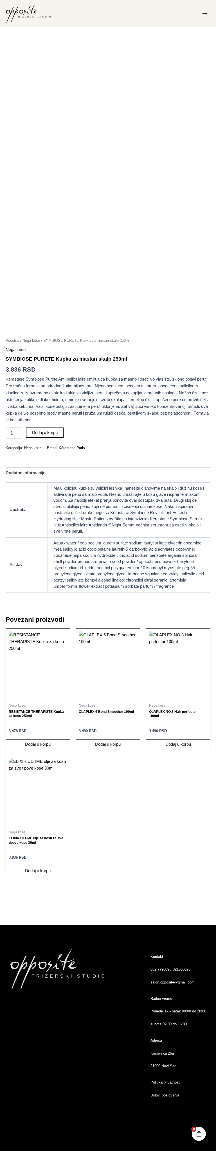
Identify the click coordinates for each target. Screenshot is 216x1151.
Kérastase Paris (72, 448)
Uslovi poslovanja (164, 1095)
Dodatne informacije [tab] (25, 473)
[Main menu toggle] (204, 13)
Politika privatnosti (165, 1082)
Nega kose (31, 340)
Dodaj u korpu (45, 432)
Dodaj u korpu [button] (38, 744)
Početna (12, 340)
